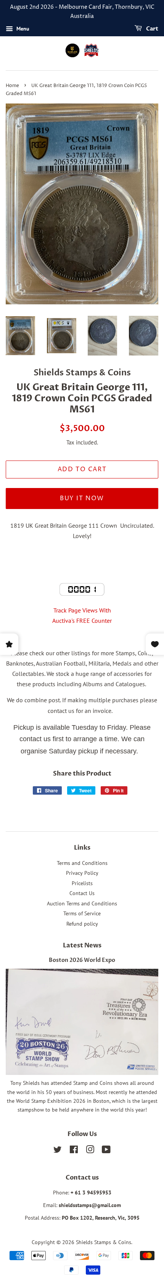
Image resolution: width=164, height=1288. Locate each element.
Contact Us (82, 893)
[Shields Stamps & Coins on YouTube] (106, 1150)
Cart (151, 28)
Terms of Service (82, 913)
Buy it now (82, 498)
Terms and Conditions (82, 863)
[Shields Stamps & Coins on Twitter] (57, 1150)
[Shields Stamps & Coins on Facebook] (73, 1150)
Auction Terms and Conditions (82, 903)
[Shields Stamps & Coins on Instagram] (90, 1150)
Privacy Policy (82, 872)
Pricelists (82, 883)
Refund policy (82, 923)
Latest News (82, 945)
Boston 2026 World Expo (82, 960)
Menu (22, 28)
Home (12, 85)
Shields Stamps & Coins (103, 1242)
